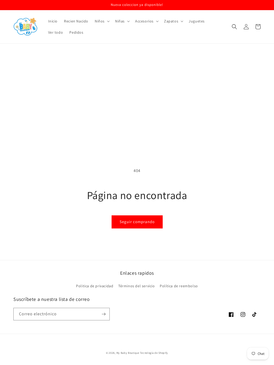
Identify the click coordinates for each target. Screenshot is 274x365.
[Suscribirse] (103, 314)
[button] (102, 21)
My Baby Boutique (127, 353)
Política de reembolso (179, 286)
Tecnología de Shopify (154, 353)
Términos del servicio (136, 286)
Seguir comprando (137, 221)
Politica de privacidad (94, 286)
